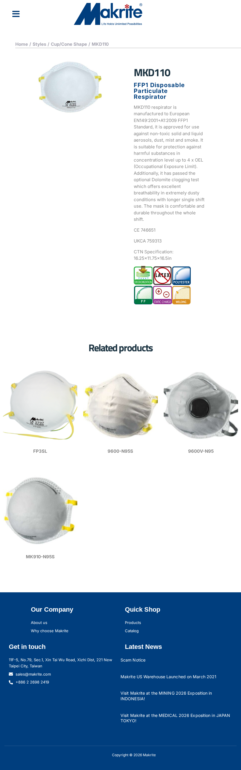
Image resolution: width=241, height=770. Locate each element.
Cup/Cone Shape (69, 44)
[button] (16, 14)
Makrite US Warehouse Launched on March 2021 (168, 676)
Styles (39, 44)
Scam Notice (132, 659)
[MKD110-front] (71, 87)
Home (21, 44)
